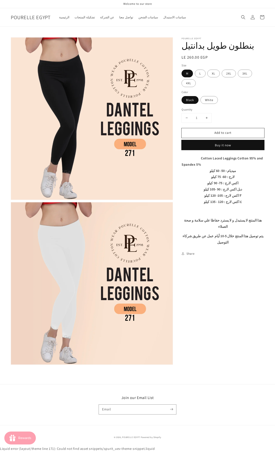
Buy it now (223, 145)
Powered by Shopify (151, 437)
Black (190, 100)
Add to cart (222, 133)
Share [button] (190, 254)
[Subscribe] (171, 409)
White (209, 100)
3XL (245, 73)
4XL (188, 83)
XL (213, 73)
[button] (243, 17)
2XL (228, 73)
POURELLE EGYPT (131, 437)
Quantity (187, 109)
